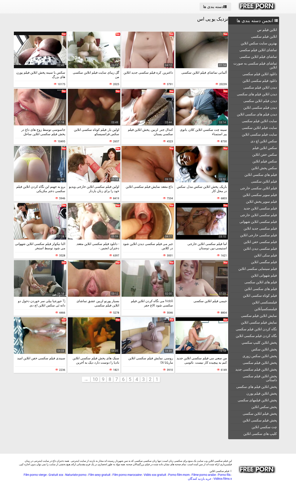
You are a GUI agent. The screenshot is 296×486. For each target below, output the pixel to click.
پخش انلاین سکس (264, 349)
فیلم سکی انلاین (265, 255)
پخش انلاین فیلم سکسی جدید (256, 369)
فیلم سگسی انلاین (264, 262)
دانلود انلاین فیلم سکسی (259, 74)
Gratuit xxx (56, 474)
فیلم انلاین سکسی (264, 181)
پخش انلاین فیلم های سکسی (256, 387)
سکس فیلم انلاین (264, 161)
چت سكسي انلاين (264, 427)
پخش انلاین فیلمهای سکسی (257, 400)
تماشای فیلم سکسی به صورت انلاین (255, 65)
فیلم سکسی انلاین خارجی (258, 215)
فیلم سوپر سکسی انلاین (260, 195)
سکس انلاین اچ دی (263, 141)
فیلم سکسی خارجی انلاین (258, 235)
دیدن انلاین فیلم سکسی (260, 87)
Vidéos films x (222, 478)
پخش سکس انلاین (264, 407)
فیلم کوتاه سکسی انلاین (260, 295)
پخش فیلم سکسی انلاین (260, 420)
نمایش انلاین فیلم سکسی (259, 316)
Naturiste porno (75, 474)
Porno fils (224, 474)
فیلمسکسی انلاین (264, 302)
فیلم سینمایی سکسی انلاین (257, 269)
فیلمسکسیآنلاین (265, 309)
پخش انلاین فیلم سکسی (260, 363)
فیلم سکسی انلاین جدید (260, 208)
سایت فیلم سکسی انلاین (259, 134)
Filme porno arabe (204, 474)
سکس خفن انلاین (264, 154)
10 (95, 379)
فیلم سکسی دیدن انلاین (260, 248)
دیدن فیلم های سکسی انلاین (257, 114)
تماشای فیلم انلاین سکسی (258, 57)
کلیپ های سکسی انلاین (260, 434)
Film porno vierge (35, 474)
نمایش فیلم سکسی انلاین (259, 322)
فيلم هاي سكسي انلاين (260, 175)
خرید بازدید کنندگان (199, 478)
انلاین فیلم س (267, 30)
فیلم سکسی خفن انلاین (260, 242)
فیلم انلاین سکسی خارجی (258, 188)
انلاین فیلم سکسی (264, 36)
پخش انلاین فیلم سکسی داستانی (260, 378)
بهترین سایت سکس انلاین (259, 43)
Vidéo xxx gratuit (155, 474)
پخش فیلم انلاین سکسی (260, 413)
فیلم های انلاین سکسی (260, 282)
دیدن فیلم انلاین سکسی (260, 101)
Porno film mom (179, 474)
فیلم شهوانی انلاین (264, 275)
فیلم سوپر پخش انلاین (261, 201)
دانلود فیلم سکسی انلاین (259, 81)
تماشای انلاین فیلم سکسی (258, 50)
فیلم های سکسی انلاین (260, 289)
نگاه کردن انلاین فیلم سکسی (256, 329)
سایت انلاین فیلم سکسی (259, 121)
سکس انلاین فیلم (264, 148)
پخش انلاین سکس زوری (259, 356)
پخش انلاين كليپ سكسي (259, 342)
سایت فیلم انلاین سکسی (259, 128)
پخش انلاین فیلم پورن (261, 393)
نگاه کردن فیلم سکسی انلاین (256, 336)
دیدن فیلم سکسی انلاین (260, 107)
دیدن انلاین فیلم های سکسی (257, 94)
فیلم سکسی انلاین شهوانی (258, 222)
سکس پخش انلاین (264, 168)
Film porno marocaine (127, 474)
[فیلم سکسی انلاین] (257, 9)
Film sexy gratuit (99, 474)
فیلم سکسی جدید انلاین (260, 228)
